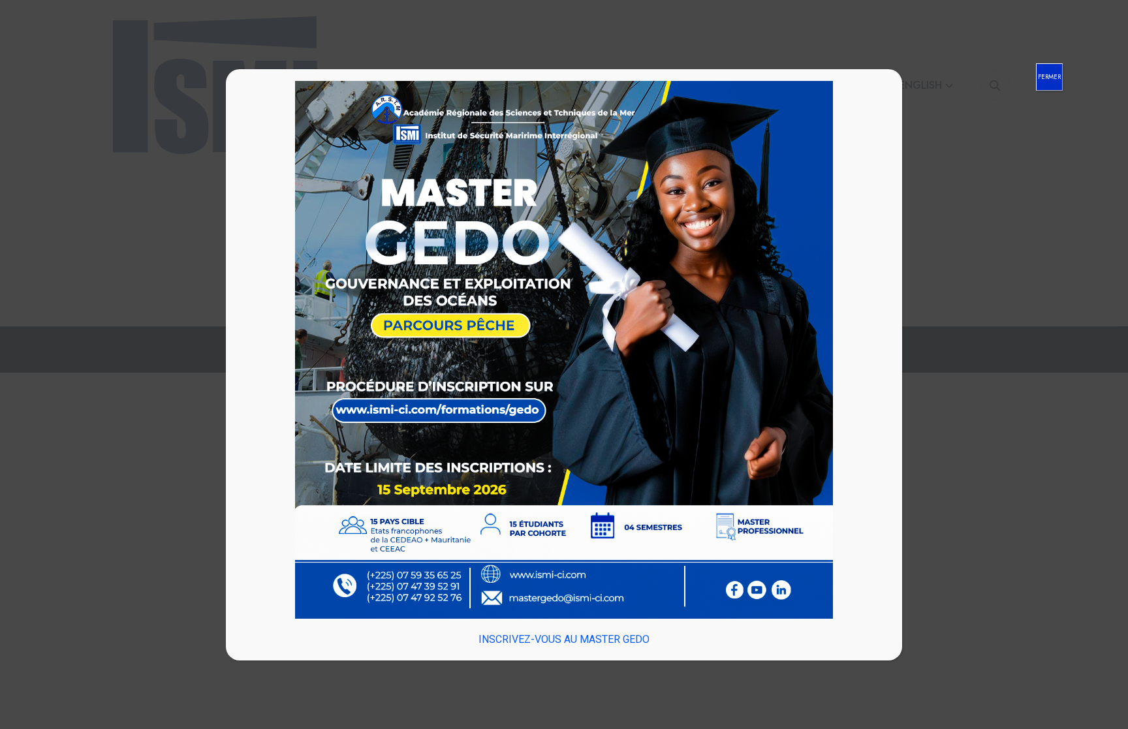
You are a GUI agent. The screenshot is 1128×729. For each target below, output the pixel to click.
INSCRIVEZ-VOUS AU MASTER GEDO (564, 639)
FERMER (1049, 77)
